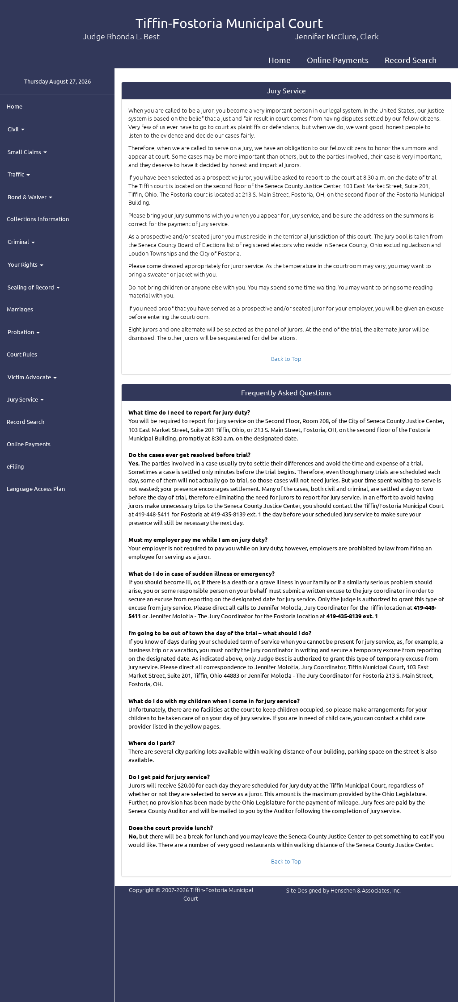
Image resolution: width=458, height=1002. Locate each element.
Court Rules (22, 354)
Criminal (19, 241)
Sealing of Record (31, 287)
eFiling (15, 466)
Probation (21, 331)
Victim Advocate (30, 377)
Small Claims (25, 151)
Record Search (411, 59)
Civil (14, 129)
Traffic (16, 174)
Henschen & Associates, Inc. (366, 890)
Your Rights (23, 264)
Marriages (20, 309)
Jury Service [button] (23, 399)
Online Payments (338, 59)
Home (279, 59)
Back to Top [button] (286, 358)
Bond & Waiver (28, 197)
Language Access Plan (36, 488)
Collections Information (38, 218)
